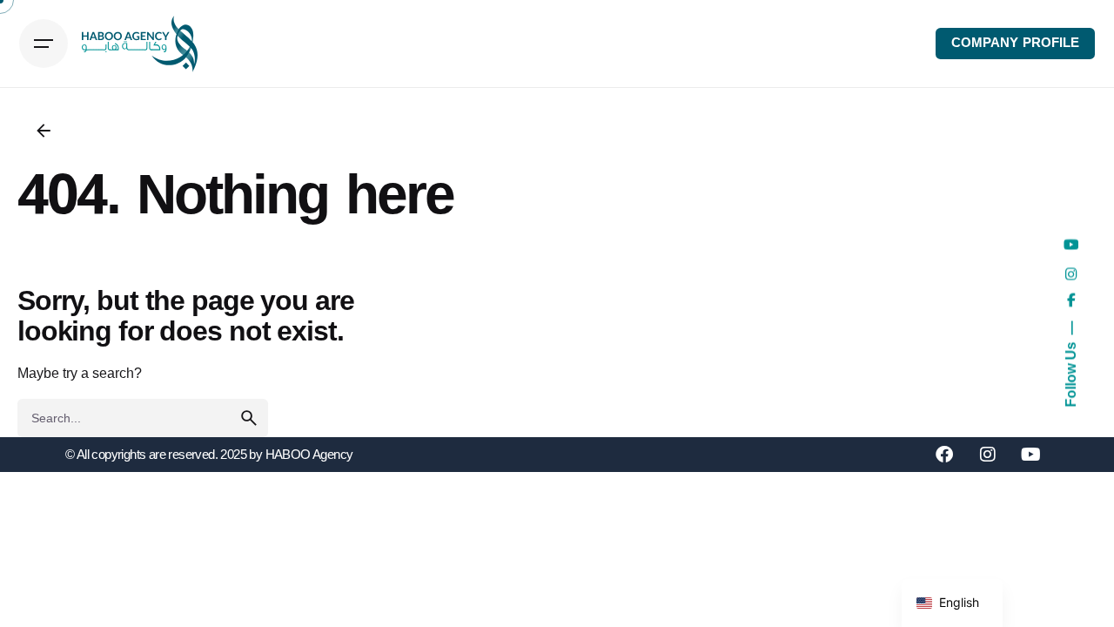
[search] (249, 418)
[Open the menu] (43, 43)
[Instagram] (987, 454)
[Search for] (142, 418)
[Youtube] (1031, 454)
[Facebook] (944, 454)
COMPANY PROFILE (1015, 42)
